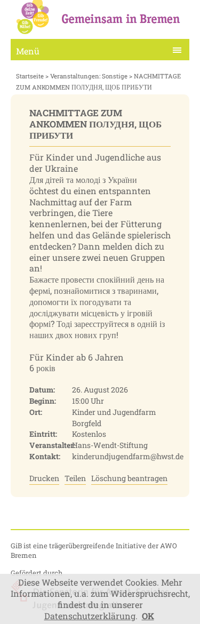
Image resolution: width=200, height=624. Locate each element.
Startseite (30, 76)
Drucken (44, 478)
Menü (27, 51)
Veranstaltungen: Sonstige (88, 76)
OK (148, 615)
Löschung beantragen (129, 478)
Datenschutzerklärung (89, 615)
